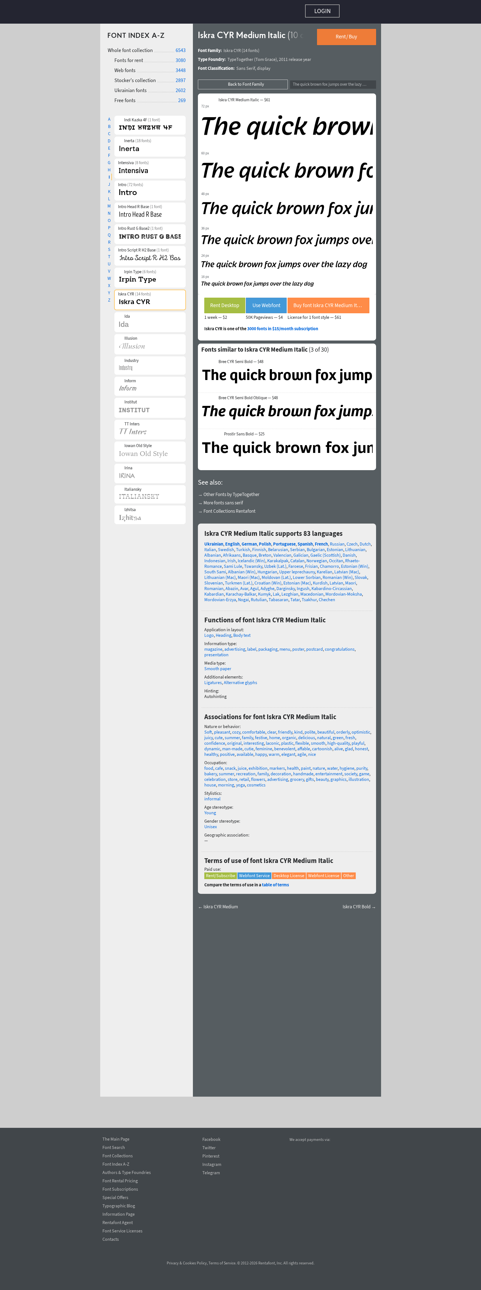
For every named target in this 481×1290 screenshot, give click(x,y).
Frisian (311, 563)
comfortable (253, 729)
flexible (302, 740)
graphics (338, 776)
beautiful (325, 729)
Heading (223, 632)
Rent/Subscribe (220, 872)
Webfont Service (254, 872)
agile (301, 751)
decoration (281, 771)
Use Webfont (266, 302)
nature (319, 765)
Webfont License (323, 872)
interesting (254, 740)
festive (261, 735)
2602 (181, 87)
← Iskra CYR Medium (218, 904)
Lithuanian (355, 546)
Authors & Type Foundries (126, 1171)
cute (219, 735)
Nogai (243, 597)
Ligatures (213, 679)
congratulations (340, 646)
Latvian (336, 580)
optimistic (361, 729)
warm (274, 751)
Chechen (327, 597)
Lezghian (289, 591)
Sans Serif (245, 65)
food (208, 765)
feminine (264, 746)
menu (284, 646)
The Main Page (115, 1138)
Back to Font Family (246, 81)
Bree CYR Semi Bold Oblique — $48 (248, 395)
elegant (288, 751)
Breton (265, 552)
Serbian (297, 546)
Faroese (295, 563)
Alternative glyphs (240, 679)
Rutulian (259, 597)
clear (271, 729)
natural (324, 735)
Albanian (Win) (242, 569)
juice (242, 765)
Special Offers (115, 1196)
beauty (322, 776)
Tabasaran (278, 597)
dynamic (212, 746)
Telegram (211, 1172)
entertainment (328, 771)
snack (230, 765)
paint (306, 765)
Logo (209, 632)
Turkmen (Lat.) (238, 580)
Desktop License (289, 872)
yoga (240, 782)
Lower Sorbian (307, 574)
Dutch (365, 541)
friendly (285, 729)
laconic (272, 740)
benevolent (284, 746)
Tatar (295, 597)
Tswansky (253, 563)
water (332, 765)
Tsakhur (309, 597)
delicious (306, 735)
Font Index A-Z (115, 1163)
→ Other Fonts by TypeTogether (228, 492)
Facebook (211, 1139)
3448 (181, 67)
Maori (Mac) (249, 574)
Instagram (211, 1164)
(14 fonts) (250, 47)
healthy (211, 751)
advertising (234, 646)
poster (298, 646)
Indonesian (214, 558)
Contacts (110, 1238)
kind (298, 729)
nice (312, 751)
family (247, 735)
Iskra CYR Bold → (359, 904)
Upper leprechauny (297, 569)
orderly (343, 729)
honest (361, 746)
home (274, 735)
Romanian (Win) (338, 574)
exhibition (258, 765)
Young (210, 810)
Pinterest (210, 1156)
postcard (314, 646)
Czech (352, 541)
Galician (300, 552)
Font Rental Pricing (120, 1180)
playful (358, 740)
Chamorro (329, 563)
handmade (303, 771)
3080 (181, 57)
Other (348, 872)
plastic (287, 740)
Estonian (335, 546)
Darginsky (285, 585)
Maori (350, 580)
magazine (213, 646)
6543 (181, 47)
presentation (216, 652)
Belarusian (278, 546)
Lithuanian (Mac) (220, 574)
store (232, 776)
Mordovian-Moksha (343, 591)
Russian (337, 541)
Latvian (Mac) (346, 569)
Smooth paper (217, 666)
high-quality (338, 740)
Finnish (259, 546)
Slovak (361, 574)
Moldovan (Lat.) (276, 574)
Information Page (118, 1213)
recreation (246, 771)
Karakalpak (277, 558)
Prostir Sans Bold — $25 (244, 431)
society (350, 771)
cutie (249, 746)
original (234, 740)
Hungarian (267, 569)
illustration (359, 776)
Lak (276, 591)
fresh (350, 735)
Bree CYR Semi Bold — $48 (241, 358)
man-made (232, 746)
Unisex (210, 824)
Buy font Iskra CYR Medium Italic (329, 302)
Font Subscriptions (120, 1188)
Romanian (214, 585)
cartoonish (322, 746)
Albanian (212, 552)
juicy (208, 735)
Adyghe (267, 585)
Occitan (336, 558)
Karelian (324, 569)
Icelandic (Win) (251, 558)
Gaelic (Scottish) (325, 552)
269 (182, 97)
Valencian (282, 552)
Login (322, 11)
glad (349, 746)
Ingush (303, 585)
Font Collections (117, 1155)
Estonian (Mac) (297, 580)
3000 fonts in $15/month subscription (282, 326)
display (263, 65)
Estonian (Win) (354, 563)
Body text (242, 632)
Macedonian (311, 591)
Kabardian (214, 591)
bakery (210, 771)
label (251, 646)
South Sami (215, 569)
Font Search (113, 1146)
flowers (258, 776)
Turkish (243, 546)
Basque (250, 552)
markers (277, 765)
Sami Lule (233, 563)
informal (212, 796)
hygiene (347, 765)
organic (289, 735)
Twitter (209, 1147)
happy (261, 751)
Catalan (297, 558)
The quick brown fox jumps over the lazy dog (331, 81)
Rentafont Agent (117, 1222)
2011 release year (295, 56)
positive (227, 751)
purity (361, 765)
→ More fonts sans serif (220, 500)
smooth (318, 740)
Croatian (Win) (267, 580)
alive (338, 746)
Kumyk (264, 591)
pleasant (222, 729)
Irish (231, 558)
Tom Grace (266, 56)
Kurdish (320, 580)
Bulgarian (316, 546)
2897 (181, 77)
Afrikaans (232, 552)
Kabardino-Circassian (331, 585)
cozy (236, 729)
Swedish (226, 546)
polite (310, 729)
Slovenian (213, 580)
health (293, 765)
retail (244, 776)
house (210, 782)
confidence (214, 740)
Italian (210, 546)
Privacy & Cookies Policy (187, 1263)
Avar (244, 585)
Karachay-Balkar (241, 591)
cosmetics (256, 782)
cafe (219, 765)
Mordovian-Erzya (220, 597)
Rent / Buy (346, 33)
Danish (349, 552)
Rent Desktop (224, 302)
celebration (215, 776)
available (245, 751)
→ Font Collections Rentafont (227, 508)
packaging (268, 646)
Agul (254, 585)
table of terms (275, 882)
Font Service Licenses (122, 1230)
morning (226, 782)
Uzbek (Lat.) (275, 563)
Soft (208, 729)
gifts (310, 776)
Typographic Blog (118, 1205)
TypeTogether (240, 56)
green (338, 735)
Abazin (231, 585)
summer (232, 735)
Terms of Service (221, 1263)
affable (303, 746)
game (364, 771)
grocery (297, 776)
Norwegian (316, 558)
